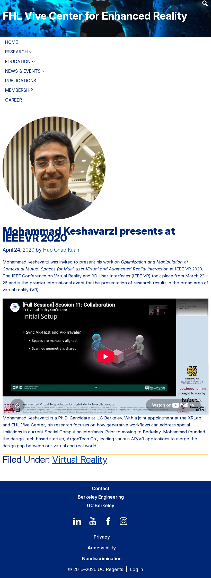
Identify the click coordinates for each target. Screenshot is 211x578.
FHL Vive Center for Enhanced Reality (95, 15)
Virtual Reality (79, 459)
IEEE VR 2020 (188, 268)
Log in (136, 569)
